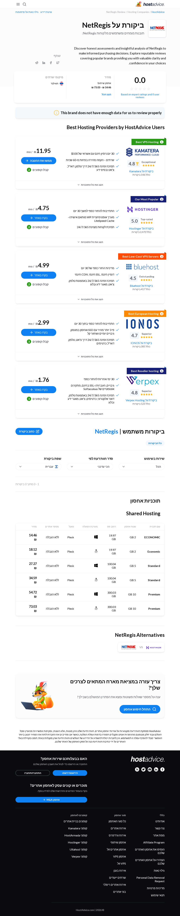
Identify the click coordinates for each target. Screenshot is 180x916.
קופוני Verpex (79, 856)
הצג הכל (106, 94)
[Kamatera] (142, 152)
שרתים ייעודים (117, 877)
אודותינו (160, 821)
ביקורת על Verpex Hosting (141, 400)
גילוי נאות (159, 870)
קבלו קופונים (38, 169)
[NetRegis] (157, 28)
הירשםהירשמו (70, 772)
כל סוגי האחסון (117, 821)
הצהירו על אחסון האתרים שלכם (150, 861)
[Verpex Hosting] (142, 381)
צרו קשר (160, 828)
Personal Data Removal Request (150, 879)
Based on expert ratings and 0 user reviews (140, 96)
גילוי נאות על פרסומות (26, 12)
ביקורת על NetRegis (113, 25)
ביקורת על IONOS (141, 343)
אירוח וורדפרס (117, 835)
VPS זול (121, 863)
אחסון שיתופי (118, 842)
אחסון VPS (119, 856)
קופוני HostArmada (75, 835)
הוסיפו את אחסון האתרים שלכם (150, 851)
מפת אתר (159, 835)
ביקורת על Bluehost (141, 285)
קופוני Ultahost (78, 849)
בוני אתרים (119, 891)
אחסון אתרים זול (116, 849)
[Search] (24, 4)
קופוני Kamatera (77, 828)
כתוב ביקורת (26, 431)
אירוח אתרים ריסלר (114, 884)
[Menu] (18, 4)
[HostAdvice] (150, 4)
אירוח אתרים (118, 828)
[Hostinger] (142, 209)
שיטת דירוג (46, 12)
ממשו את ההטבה (41, 160)
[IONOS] (142, 324)
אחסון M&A (53, 799)
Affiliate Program (154, 842)
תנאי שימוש (158, 895)
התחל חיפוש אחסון (137, 709)
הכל (158, 466)
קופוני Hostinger (77, 842)
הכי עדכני (104, 466)
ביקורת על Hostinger (141, 228)
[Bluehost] (142, 267)
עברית (49, 466)
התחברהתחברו (32, 772)
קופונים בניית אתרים (75, 821)
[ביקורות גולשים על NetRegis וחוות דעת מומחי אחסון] (58, 63)
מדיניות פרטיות (156, 888)
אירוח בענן (120, 870)
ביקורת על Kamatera (141, 171)
